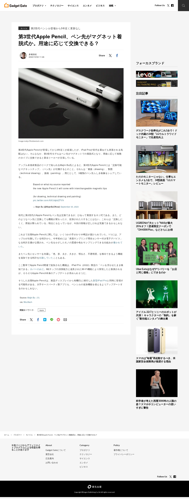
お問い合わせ (52, 463)
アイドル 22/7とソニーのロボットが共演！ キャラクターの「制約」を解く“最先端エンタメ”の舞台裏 (156, 315)
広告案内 (50, 458)
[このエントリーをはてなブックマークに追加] (44, 319)
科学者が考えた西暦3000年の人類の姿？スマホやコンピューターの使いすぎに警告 (156, 404)
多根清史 (33, 54)
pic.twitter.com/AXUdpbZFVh (48, 200)
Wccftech (28, 301)
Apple (41, 310)
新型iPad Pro (100, 280)
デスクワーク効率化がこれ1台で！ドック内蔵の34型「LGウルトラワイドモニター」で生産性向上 (156, 134)
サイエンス (85, 458)
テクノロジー (86, 454)
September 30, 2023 (70, 206)
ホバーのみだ (37, 269)
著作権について (121, 450)
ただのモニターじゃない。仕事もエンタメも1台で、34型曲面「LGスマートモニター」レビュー (156, 180)
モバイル (24, 28)
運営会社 (50, 454)
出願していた (46, 257)
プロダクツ (85, 450)
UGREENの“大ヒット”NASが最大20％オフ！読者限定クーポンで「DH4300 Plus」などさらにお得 (154, 226)
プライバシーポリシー (124, 454)
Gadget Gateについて (56, 450)
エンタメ (84, 463)
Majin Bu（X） (34, 297)
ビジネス (84, 467)
